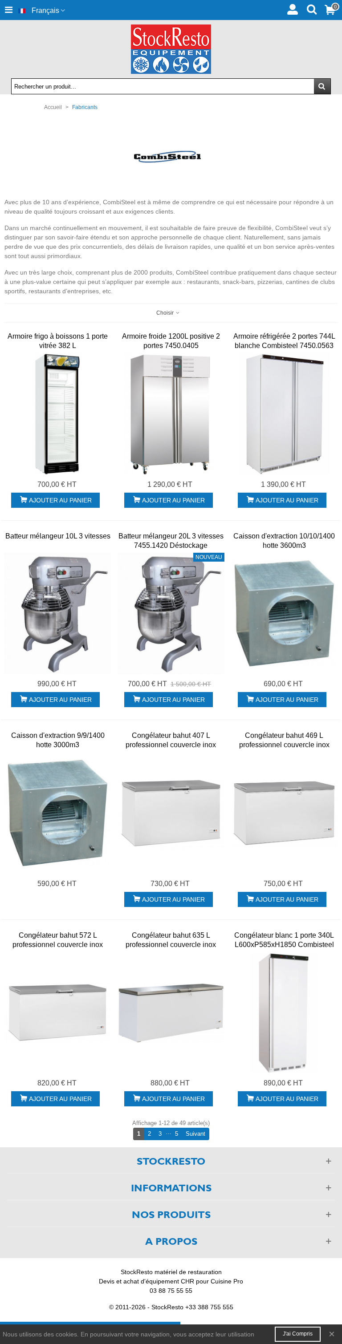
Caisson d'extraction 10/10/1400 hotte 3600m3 (284, 540)
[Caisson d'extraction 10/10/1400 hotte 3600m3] (284, 614)
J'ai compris (298, 1334)
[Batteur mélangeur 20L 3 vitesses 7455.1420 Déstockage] (171, 614)
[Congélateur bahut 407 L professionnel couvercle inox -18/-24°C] (171, 813)
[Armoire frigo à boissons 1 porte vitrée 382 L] (57, 414)
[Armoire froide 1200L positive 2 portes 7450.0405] (171, 414)
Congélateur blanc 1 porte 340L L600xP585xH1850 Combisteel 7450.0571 (284, 944)
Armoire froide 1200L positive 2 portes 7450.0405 (171, 340)
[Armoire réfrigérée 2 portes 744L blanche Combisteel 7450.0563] (284, 414)
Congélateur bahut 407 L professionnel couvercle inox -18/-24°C (171, 745)
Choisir (165, 313)
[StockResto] (171, 49)
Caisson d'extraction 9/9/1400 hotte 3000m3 (58, 740)
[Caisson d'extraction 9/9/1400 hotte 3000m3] (57, 813)
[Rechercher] (311, 8)
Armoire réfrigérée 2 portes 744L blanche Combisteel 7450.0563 (284, 340)
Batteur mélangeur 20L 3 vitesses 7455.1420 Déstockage (171, 540)
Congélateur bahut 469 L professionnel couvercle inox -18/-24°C (284, 745)
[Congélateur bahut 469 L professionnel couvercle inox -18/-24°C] (284, 813)
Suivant (197, 1133)
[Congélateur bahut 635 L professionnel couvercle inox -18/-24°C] (171, 1013)
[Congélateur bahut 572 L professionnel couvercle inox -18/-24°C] (57, 1013)
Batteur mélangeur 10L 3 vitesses (57, 536)
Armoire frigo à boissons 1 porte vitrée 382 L (58, 340)
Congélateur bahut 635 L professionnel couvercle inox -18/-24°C (171, 944)
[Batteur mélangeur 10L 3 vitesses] (57, 614)
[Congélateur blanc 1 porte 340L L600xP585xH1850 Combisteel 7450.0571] (284, 1013)
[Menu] (8, 10)
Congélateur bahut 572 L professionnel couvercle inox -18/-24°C (57, 944)
